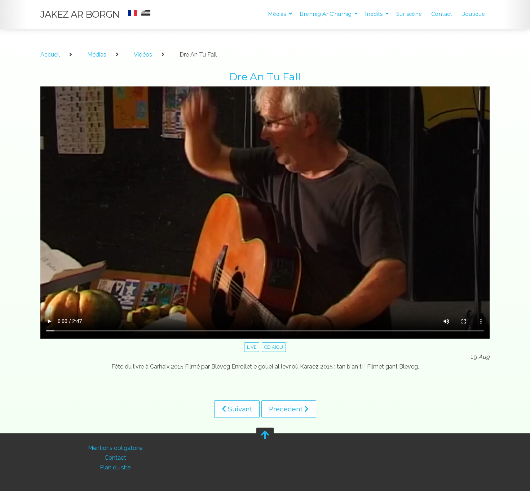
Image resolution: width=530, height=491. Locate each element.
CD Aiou (273, 347)
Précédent (286, 409)
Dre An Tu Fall (265, 77)
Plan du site (115, 467)
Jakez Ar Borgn (79, 14)
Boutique (473, 14)
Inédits (374, 14)
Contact (441, 14)
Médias (277, 14)
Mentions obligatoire (115, 448)
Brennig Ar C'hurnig (326, 14)
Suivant (239, 409)
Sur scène (409, 14)
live (252, 347)
